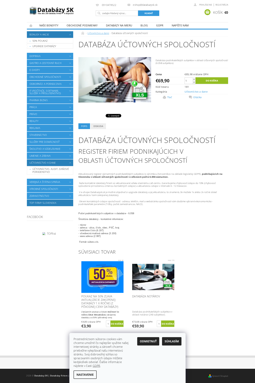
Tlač (169, 97)
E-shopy (34, 70)
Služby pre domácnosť (44, 141)
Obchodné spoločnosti (45, 77)
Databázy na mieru (119, 25)
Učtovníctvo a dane (42, 162)
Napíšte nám (180, 25)
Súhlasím (172, 341)
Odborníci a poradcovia (45, 83)
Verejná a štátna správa (44, 182)
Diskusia (98, 126)
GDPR (159, 25)
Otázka (197, 97)
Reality (33, 121)
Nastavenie (85, 375)
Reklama (34, 128)
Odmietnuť (148, 341)
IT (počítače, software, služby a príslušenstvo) (45, 92)
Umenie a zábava (40, 155)
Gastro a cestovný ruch (45, 63)
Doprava (34, 56)
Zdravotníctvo (39, 195)
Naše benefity (48, 25)
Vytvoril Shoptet (220, 375)
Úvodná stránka (31, 25)
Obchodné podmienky (82, 25)
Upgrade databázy (44, 46)
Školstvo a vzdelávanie (44, 148)
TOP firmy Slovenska (42, 202)
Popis (84, 126)
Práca (33, 107)
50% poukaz (40, 40)
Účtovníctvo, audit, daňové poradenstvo (50, 170)
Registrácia (221, 4)
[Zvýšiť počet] (194, 79)
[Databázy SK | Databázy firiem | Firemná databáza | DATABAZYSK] (52, 9)
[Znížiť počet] (194, 82)
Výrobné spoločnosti (43, 189)
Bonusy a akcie (39, 34)
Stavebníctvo (38, 135)
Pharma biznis (38, 100)
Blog (144, 25)
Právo (33, 114)
